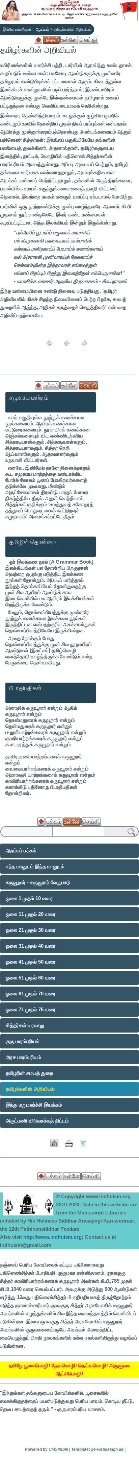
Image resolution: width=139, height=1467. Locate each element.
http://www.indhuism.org (52, 1237)
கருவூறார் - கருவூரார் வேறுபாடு (38, 882)
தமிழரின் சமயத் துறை (29, 1073)
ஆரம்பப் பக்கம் (21, 850)
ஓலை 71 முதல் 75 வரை (31, 1009)
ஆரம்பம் (42, 29)
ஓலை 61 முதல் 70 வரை (31, 993)
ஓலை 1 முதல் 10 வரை (29, 898)
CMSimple (58, 1449)
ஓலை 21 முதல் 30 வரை (31, 930)
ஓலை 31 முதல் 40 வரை (31, 946)
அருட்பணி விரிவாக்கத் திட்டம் (37, 1120)
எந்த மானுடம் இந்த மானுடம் (35, 866)
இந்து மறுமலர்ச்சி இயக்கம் (34, 1105)
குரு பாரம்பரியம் (22, 1041)
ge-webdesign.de (107, 1449)
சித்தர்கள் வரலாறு (25, 1025)
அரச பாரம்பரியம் (23, 1057)
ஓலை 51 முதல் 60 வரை (31, 977)
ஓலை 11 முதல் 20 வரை (31, 914)
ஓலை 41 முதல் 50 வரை (31, 962)
